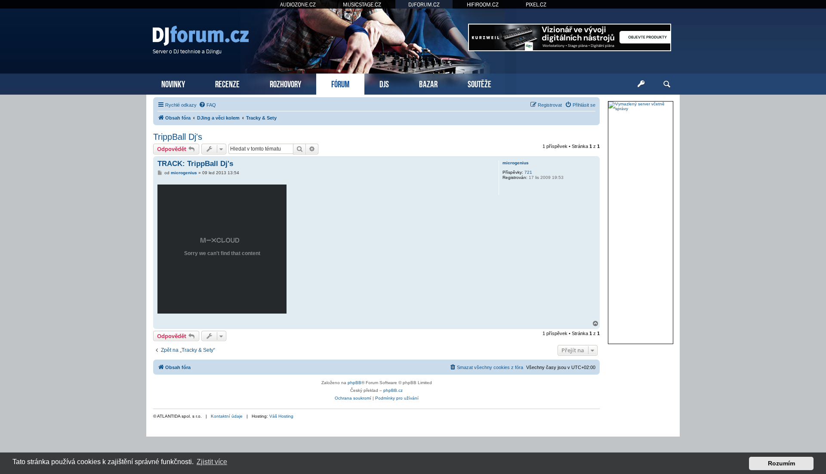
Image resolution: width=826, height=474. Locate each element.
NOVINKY (173, 83)
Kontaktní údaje (227, 416)
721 (528, 172)
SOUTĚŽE (479, 83)
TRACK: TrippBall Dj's (195, 164)
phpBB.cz (393, 390)
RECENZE (227, 83)
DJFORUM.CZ (424, 4)
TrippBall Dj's (177, 137)
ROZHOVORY (285, 83)
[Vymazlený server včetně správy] (640, 106)
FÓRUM (340, 83)
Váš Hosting (281, 416)
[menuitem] (207, 105)
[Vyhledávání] (667, 84)
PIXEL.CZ (536, 4)
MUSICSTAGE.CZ (362, 4)
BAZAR (428, 83)
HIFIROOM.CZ (483, 4)
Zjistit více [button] (212, 461)
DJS (384, 83)
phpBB (354, 382)
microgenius (515, 162)
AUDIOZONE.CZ (298, 4)
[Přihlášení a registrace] (641, 84)
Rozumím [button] (781, 463)
